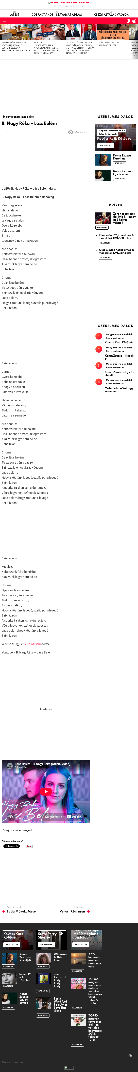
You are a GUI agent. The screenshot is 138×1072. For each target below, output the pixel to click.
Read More (120, 163)
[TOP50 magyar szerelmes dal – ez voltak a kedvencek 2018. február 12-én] (78, 1020)
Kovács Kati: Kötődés (119, 342)
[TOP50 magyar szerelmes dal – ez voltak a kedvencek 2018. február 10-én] (78, 983)
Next (136, 41)
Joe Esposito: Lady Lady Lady (60, 980)
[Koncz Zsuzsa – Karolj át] (103, 160)
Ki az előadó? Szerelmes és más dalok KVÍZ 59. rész (116, 251)
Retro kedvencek (107, 134)
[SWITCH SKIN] (129, 20)
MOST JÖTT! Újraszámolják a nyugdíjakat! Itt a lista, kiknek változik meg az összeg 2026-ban (47, 48)
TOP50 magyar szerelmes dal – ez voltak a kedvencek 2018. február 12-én (95, 1027)
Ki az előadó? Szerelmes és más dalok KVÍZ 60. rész (116, 237)
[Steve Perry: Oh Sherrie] (51, 940)
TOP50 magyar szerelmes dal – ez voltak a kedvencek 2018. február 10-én (95, 991)
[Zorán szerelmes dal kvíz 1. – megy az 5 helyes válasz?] (103, 218)
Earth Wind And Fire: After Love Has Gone (60, 1004)
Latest (14, 15)
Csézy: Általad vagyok (111, 15)
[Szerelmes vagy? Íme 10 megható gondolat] (86, 940)
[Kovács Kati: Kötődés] (115, 137)
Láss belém (33, 644)
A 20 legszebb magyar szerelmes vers (94, 960)
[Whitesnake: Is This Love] (43, 958)
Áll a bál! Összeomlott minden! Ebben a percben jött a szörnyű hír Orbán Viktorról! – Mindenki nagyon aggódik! (80, 48)
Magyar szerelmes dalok (111, 131)
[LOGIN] (134, 20)
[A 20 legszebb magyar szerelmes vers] (78, 958)
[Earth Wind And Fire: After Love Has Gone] (43, 1003)
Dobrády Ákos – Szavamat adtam (56, 15)
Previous (1, 41)
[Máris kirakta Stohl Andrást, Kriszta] (113, 32)
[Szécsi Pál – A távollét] (9, 978)
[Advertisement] (69, 84)
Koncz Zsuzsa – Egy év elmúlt (123, 173)
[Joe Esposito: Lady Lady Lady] (43, 978)
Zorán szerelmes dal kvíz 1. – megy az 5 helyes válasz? (124, 218)
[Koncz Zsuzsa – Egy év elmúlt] (103, 175)
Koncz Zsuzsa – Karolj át (123, 157)
